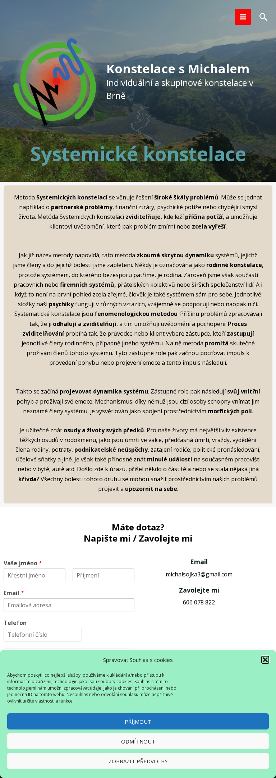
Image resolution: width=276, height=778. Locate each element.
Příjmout (138, 721)
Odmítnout (138, 741)
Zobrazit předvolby (138, 761)
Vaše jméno (23, 563)
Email (14, 593)
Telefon (15, 623)
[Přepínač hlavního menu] (243, 17)
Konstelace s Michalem (177, 68)
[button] (265, 659)
